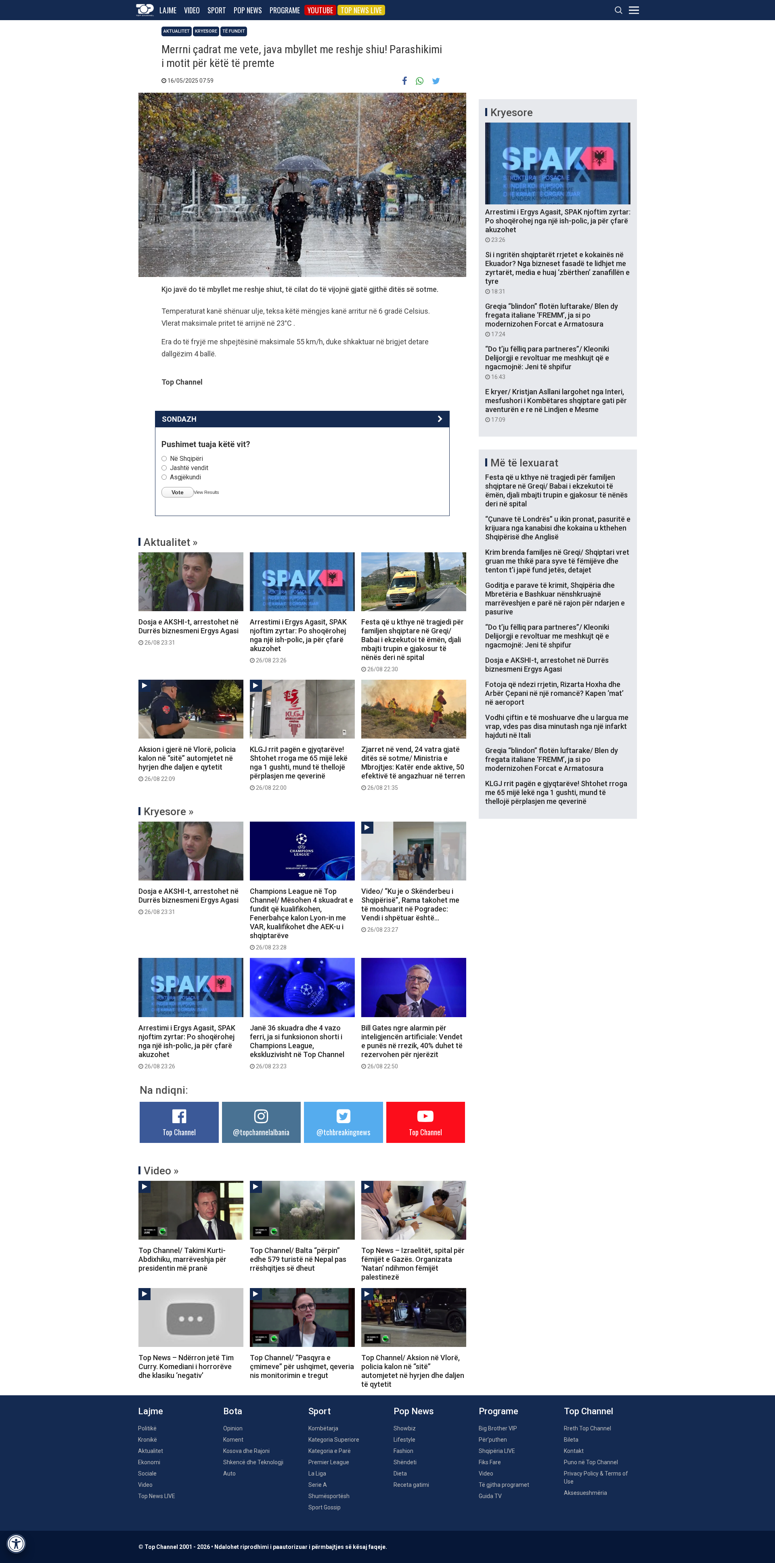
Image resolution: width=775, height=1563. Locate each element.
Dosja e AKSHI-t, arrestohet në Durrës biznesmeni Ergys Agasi (188, 632)
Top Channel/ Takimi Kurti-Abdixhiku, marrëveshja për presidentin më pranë (182, 1259)
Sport (216, 10)
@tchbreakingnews (343, 1132)
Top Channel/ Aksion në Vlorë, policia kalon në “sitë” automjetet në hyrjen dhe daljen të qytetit (412, 1370)
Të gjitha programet (504, 1485)
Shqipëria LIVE (497, 1451)
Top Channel (179, 1132)
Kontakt (574, 1451)
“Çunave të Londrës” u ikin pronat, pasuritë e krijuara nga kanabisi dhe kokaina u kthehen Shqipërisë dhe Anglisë (557, 528)
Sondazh (179, 419)
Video (192, 10)
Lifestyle (404, 1439)
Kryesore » (169, 811)
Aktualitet (176, 31)
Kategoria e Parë (329, 1451)
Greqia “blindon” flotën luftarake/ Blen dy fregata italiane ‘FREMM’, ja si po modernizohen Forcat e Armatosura (551, 319)
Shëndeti (405, 1462)
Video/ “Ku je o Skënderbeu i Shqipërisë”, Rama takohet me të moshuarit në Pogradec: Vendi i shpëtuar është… (410, 910)
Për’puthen (493, 1439)
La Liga (317, 1473)
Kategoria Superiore (333, 1439)
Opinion (233, 1428)
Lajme (167, 10)
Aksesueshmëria (585, 1493)
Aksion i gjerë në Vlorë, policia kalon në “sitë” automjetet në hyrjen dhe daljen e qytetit (187, 763)
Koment (233, 1439)
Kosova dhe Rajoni (246, 1451)
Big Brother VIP (498, 1428)
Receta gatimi (411, 1485)
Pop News (248, 10)
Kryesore (206, 31)
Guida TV (490, 1496)
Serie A (317, 1485)
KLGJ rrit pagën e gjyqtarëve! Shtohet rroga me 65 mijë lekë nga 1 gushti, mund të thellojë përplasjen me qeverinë (299, 768)
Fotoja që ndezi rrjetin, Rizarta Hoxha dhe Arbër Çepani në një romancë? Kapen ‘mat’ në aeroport (554, 693)
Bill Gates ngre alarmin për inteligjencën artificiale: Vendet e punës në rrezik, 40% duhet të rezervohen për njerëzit (412, 1047)
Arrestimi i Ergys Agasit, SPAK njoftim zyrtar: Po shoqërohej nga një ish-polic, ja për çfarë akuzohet (298, 641)
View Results (206, 492)
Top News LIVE (361, 10)
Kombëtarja (323, 1428)
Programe (285, 10)
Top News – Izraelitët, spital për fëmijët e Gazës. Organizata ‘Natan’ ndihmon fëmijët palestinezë (413, 1263)
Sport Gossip (324, 1507)
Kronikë (147, 1439)
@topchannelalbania (261, 1132)
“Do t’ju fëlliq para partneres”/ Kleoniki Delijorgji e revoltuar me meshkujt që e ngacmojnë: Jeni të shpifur (547, 362)
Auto (229, 1473)
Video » (161, 1171)
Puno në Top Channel (591, 1462)
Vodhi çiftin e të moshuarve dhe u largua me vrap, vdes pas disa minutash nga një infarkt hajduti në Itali (556, 726)
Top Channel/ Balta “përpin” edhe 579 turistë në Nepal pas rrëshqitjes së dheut (298, 1259)
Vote (178, 492)
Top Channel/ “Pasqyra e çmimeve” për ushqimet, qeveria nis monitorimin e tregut (302, 1366)
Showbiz (405, 1428)
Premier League (328, 1462)
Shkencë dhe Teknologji (253, 1462)
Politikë (147, 1428)
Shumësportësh (329, 1496)
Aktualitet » (171, 542)
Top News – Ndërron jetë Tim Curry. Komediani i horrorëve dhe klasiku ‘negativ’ (186, 1366)
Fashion (403, 1451)
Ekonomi (149, 1462)
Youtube (320, 10)
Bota (232, 1411)
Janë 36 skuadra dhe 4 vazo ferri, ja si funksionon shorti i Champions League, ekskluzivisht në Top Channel (297, 1047)
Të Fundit (233, 31)
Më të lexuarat (524, 463)
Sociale (147, 1473)
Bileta (571, 1439)
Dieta (400, 1473)
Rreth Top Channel (587, 1428)
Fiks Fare (490, 1462)
